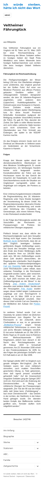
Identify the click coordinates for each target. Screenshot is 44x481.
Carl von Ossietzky (12, 266)
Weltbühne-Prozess (12, 325)
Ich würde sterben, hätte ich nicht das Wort (22, 6)
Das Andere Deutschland (26, 284)
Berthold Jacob (10, 241)
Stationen (8, 448)
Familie (6, 460)
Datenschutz (30, 476)
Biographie (8, 436)
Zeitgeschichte (10, 466)
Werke (6, 442)
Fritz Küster (25, 289)
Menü (7, 15)
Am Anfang (8, 430)
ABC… (6, 454)
